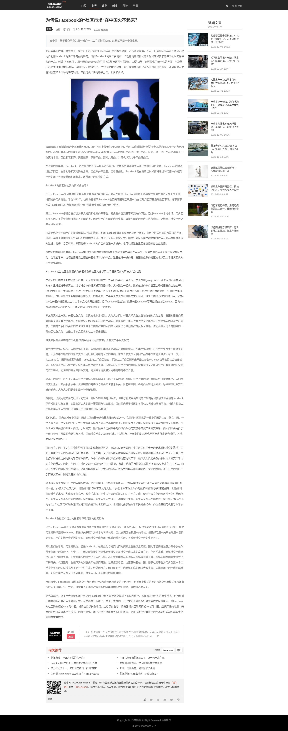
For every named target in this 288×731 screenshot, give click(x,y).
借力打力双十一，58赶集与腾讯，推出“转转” (74, 668)
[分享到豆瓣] (164, 699)
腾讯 (179, 650)
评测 (104, 5)
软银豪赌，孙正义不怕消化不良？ (68, 657)
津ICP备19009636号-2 (144, 726)
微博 (50, 699)
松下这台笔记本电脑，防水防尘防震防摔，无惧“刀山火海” (225, 61)
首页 (83, 5)
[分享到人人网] (178, 699)
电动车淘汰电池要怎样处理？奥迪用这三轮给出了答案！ (225, 127)
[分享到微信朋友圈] (171, 699)
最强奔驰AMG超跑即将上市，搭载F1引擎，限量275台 (224, 149)
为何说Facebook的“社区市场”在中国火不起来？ (75, 673)
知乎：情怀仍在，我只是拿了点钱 (137, 668)
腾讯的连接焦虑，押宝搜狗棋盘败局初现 (141, 663)
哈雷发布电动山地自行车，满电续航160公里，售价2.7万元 (225, 83)
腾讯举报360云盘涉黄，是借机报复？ (139, 673)
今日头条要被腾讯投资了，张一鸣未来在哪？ (143, 657)
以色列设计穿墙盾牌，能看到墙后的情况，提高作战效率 (225, 230)
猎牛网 (66, 29)
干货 (135, 5)
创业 (115, 5)
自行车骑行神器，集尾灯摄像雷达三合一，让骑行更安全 (225, 208)
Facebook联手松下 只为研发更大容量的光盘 (74, 663)
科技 (125, 5)
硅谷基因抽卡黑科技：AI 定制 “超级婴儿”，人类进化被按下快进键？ (225, 39)
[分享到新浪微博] (144, 699)
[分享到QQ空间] (158, 699)
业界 (94, 5)
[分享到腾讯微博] (151, 699)
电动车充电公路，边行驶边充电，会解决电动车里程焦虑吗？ (225, 105)
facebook (168, 650)
